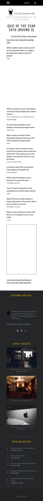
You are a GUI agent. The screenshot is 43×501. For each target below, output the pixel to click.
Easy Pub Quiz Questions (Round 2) (21, 428)
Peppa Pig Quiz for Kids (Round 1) (22, 448)
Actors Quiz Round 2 (21, 400)
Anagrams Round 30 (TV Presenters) (21, 370)
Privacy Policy (11, 324)
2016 (8, 42)
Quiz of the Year (13, 40)
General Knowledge (26, 40)
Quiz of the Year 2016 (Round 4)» (19, 282)
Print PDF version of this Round (25, 36)
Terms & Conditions (24, 324)
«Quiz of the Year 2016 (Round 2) (19, 280)
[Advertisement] (21, 84)
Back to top (21, 496)
